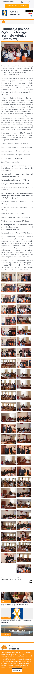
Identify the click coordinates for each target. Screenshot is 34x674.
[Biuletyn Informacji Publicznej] (30, 13)
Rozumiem (17, 670)
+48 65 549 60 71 (8, 2)
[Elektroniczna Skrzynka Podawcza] (31, 16)
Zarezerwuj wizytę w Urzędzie (17, 6)
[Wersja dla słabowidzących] (29, 11)
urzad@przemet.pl (23, 2)
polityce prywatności (18, 661)
